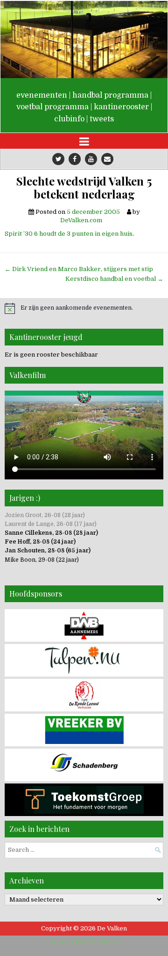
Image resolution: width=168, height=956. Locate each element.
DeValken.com (81, 220)
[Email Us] (107, 159)
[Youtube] (91, 159)
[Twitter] (58, 159)
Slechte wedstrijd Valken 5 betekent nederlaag (84, 187)
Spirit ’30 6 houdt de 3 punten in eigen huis (69, 233)
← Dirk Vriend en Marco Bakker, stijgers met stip (79, 269)
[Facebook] (75, 159)
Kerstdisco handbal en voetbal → (114, 278)
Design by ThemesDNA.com (84, 942)
